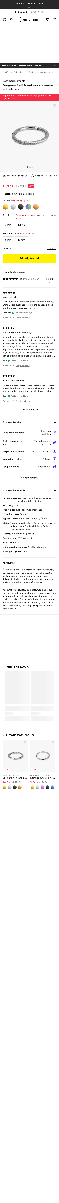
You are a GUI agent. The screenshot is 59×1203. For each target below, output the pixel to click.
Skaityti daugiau (29, 477)
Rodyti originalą (23, 318)
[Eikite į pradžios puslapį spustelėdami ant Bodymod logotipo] (30, 19)
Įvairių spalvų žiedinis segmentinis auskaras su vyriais (42, 777)
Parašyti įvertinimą (49, 280)
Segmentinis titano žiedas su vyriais (15, 777)
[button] (28, 7)
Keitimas (51, 248)
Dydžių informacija (46, 215)
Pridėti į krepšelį (29, 258)
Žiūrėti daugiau (29, 409)
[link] (6, 207)
